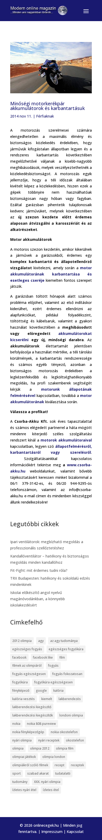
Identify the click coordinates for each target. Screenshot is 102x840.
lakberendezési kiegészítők (32, 715)
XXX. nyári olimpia (47, 782)
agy (41, 641)
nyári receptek (48, 740)
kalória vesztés (23, 699)
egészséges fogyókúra (66, 649)
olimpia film (64, 748)
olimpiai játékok (24, 757)
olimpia (18, 748)
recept (59, 765)
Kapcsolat (75, 831)
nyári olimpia (22, 740)
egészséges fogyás (27, 649)
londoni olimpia (71, 715)
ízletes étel (51, 790)
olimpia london (53, 757)
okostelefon (75, 740)
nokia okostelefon (64, 732)
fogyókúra (20, 682)
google (41, 690)
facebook (19, 657)
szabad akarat (38, 773)
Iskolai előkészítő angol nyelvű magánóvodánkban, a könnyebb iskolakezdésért (37, 599)
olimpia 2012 (39, 748)
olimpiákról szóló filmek (30, 765)
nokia (16, 723)
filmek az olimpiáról (27, 665)
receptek (77, 765)
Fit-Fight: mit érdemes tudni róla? (38, 570)
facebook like (43, 657)
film (62, 657)
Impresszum (52, 831)
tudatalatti (62, 773)
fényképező (20, 690)
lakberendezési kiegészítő (31, 707)
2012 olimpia (22, 641)
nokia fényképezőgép (28, 732)
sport (16, 773)
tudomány (19, 782)
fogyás (53, 665)
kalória (58, 690)
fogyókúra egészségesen (53, 682)
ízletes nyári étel (24, 790)
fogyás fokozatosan (67, 674)
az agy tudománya (64, 641)
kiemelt (46, 699)
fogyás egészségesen (29, 674)
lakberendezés (70, 699)
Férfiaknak (45, 116)
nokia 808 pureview (41, 723)
